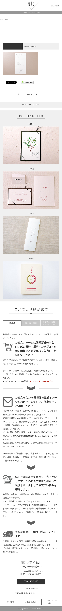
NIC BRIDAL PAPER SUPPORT (31, 5)
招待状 (12, 323)
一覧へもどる (32, 95)
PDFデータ (35, 381)
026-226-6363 (31, 581)
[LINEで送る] (27, 82)
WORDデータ (48, 381)
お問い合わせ (31, 602)
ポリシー (52, 602)
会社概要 (10, 602)
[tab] (12, 323)
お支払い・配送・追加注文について (50, 323)
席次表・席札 (31, 323)
